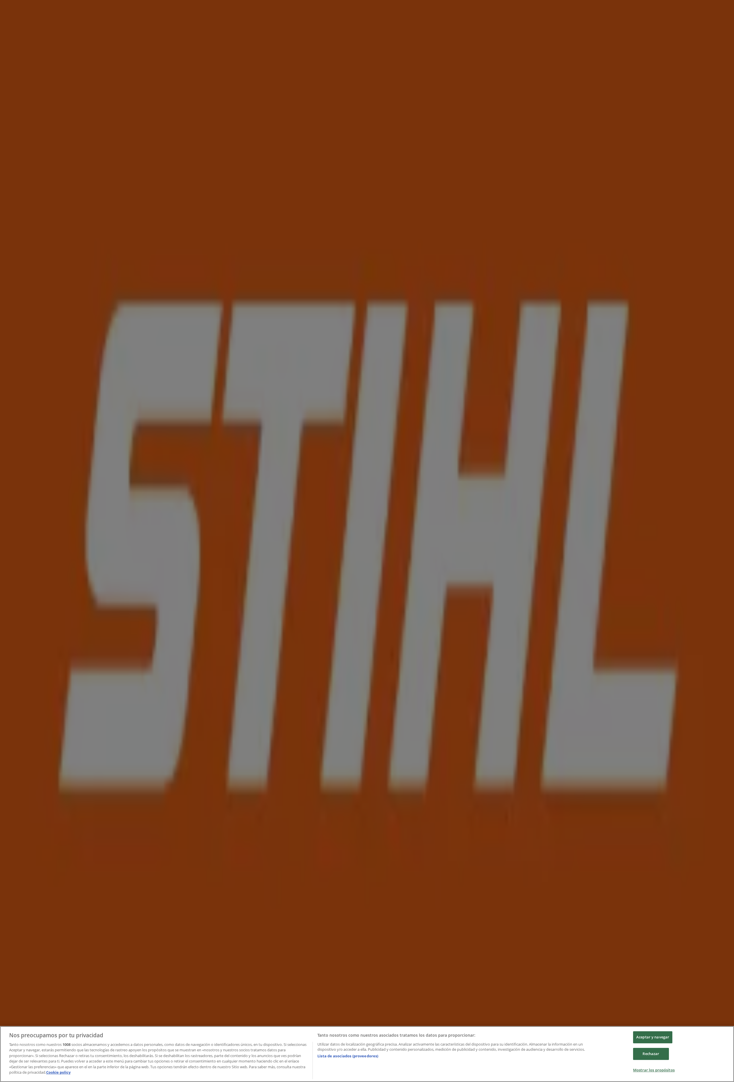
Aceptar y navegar (652, 1037)
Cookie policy (58, 1072)
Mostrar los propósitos (654, 1070)
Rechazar (651, 1053)
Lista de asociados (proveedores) (347, 1055)
